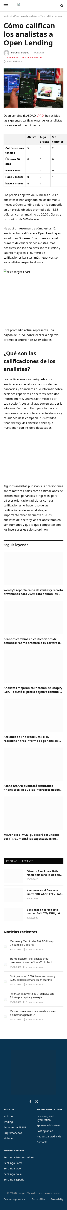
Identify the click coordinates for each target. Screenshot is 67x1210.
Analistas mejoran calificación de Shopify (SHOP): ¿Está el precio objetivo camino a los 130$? (33, 692)
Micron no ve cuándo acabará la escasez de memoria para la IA (33, 1012)
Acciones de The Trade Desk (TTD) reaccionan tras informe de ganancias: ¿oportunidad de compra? (31, 741)
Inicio (6, 16)
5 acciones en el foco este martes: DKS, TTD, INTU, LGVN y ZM (45, 913)
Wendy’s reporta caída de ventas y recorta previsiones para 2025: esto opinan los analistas (33, 594)
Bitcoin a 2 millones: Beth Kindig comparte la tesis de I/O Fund (43, 874)
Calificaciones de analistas (24, 16)
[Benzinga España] (33, 6)
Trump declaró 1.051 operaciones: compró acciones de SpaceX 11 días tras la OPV (32, 962)
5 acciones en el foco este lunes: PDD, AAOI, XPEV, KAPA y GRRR (45, 894)
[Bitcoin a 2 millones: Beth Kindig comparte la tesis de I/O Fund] (13, 876)
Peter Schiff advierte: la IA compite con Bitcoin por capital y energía (32, 995)
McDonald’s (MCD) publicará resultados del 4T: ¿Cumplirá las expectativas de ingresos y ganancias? (31, 839)
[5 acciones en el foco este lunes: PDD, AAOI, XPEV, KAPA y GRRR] (13, 895)
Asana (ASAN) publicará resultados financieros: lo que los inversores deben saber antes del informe (32, 790)
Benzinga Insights (20, 52)
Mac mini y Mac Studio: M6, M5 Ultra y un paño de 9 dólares (32, 942)
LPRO (40, 116)
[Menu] (6, 6)
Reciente (27, 861)
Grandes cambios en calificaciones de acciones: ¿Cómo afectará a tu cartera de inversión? (32, 643)
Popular (11, 861)
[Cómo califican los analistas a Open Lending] (33, 88)
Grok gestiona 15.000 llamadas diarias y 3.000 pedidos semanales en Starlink (32, 977)
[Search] (61, 6)
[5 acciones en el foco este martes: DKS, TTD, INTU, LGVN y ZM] (13, 914)
